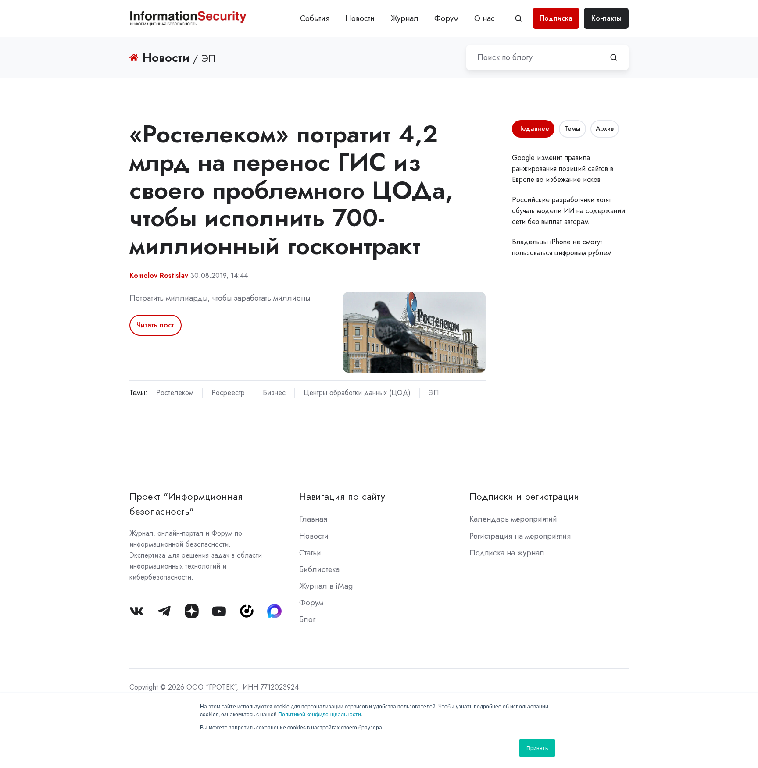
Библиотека (319, 569)
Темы (572, 128)
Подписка (556, 18)
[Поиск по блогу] (613, 57)
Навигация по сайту (342, 496)
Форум (446, 18)
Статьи (310, 552)
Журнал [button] (404, 18)
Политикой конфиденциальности (319, 714)
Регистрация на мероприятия (520, 536)
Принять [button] (537, 747)
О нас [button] (484, 18)
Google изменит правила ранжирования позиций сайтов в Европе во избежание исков (562, 169)
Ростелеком (174, 393)
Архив (605, 128)
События (314, 18)
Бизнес (274, 393)
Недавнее (533, 128)
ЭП (434, 393)
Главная (313, 519)
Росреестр (228, 393)
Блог (307, 619)
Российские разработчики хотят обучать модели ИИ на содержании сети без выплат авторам (568, 211)
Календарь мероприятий (513, 519)
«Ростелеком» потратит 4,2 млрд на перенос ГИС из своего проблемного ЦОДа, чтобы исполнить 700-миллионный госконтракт (291, 189)
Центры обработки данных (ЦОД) (357, 393)
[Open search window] (518, 18)
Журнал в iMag (326, 586)
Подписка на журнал (506, 552)
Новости (360, 18)
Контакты (606, 18)
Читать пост (155, 325)
